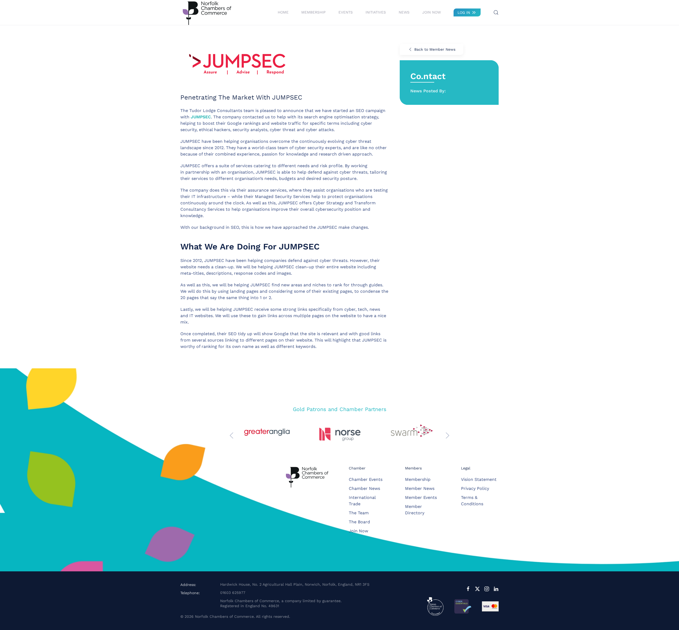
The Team (359, 512)
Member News (419, 488)
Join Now (431, 12)
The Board (359, 521)
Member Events (421, 497)
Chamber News (364, 488)
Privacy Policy (475, 488)
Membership (417, 479)
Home (283, 12)
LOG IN (464, 12)
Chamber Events (365, 479)
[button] (496, 12)
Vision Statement (479, 479)
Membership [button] (313, 12)
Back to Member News (434, 49)
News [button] (404, 12)
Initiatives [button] (375, 12)
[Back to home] (206, 12)
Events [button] (345, 12)
